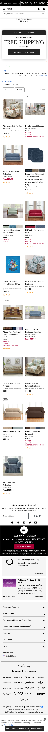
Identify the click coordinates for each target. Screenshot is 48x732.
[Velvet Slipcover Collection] (13, 466)
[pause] (21, 21)
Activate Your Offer (24, 52)
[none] (13, 109)
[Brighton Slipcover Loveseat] (35, 412)
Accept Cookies (37, 728)
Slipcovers (8, 81)
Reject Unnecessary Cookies (17, 728)
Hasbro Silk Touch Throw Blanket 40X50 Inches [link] (12, 285)
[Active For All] (41, 688)
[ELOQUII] (18, 688)
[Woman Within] (18, 677)
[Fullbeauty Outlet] (24, 700)
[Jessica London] (7, 682)
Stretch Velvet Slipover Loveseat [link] (12, 433)
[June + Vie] (7, 688)
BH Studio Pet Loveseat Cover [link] (34, 232)
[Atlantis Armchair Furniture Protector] (35, 366)
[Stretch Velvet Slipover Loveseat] (13, 412)
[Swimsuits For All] (29, 688)
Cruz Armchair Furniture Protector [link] (34, 283)
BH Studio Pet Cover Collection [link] (11, 172)
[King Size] (41, 694)
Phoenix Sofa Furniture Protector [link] (12, 385)
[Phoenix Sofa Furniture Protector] (13, 366)
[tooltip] (7, 3)
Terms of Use (18, 707)
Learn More (44, 76)
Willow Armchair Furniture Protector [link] (12, 128)
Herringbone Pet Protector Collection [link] (33, 331)
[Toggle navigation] (4, 9)
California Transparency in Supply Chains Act (23, 709)
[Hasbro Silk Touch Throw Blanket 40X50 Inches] (13, 264)
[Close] (45, 718)
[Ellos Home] (9, 9)
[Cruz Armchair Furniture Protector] (35, 264)
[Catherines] (41, 677)
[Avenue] (18, 682)
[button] (39, 8)
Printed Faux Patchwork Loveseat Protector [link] (12, 334)
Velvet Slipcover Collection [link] (9, 484)
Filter (10, 89)
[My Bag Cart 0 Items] (44, 8)
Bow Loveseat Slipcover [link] (35, 127)
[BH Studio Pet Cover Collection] (13, 155)
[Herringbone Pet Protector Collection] (35, 312)
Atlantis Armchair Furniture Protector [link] (34, 385)
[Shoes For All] (18, 694)
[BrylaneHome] (29, 694)
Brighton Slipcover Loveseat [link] (32, 433)
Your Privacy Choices (33, 707)
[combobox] (24, 13)
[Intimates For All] (7, 694)
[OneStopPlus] (7, 677)
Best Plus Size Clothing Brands (15, 712)
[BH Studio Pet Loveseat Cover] (35, 211)
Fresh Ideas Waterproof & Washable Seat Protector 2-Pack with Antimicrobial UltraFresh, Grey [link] (34, 180)
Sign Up (37, 516)
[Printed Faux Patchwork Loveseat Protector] (13, 313)
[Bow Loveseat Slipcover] (35, 109)
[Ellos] (41, 682)
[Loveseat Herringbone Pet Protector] (13, 211)
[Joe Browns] (29, 682)
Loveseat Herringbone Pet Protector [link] (11, 232)
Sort (21, 89)
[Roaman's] (29, 677)
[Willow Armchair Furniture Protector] (13, 109)
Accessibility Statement (35, 712)
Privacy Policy (7, 707)
